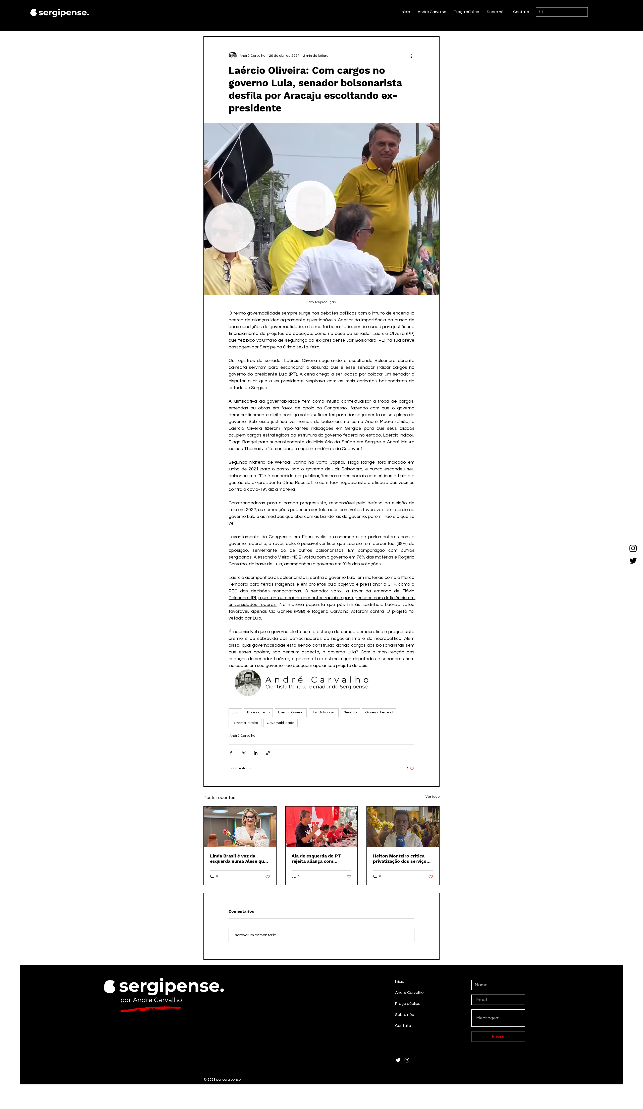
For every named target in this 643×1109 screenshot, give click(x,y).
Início (399, 981)
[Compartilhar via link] (267, 753)
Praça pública (407, 1004)
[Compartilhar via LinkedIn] (255, 753)
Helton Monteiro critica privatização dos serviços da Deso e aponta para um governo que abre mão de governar (401, 858)
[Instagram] (633, 548)
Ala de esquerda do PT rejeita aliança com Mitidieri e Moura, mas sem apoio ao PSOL (321, 858)
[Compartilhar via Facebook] (231, 753)
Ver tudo (432, 796)
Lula (235, 712)
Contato (403, 1026)
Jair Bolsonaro (323, 712)
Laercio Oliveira (290, 712)
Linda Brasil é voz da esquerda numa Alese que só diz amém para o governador (238, 858)
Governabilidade (280, 723)
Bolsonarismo (258, 712)
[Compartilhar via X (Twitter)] (243, 753)
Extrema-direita (245, 723)
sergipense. (64, 12)
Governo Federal (379, 712)
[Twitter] (633, 561)
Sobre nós (404, 1015)
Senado (350, 712)
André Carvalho (242, 735)
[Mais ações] (411, 56)
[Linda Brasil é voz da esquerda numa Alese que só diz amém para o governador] (240, 827)
